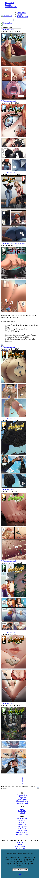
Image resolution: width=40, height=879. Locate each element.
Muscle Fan (22, 820)
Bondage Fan (22, 827)
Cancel (22, 813)
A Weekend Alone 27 (8, 30)
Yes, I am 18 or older (20, 869)
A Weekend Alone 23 (8, 418)
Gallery (8, 5)
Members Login (11, 7)
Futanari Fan (22, 831)
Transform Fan (22, 829)
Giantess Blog (22, 795)
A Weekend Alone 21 (8, 561)
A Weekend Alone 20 (8, 632)
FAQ (22, 809)
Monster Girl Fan (22, 833)
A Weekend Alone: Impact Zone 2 (13, 243)
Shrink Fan (22, 825)
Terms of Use (20, 848)
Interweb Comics (22, 835)
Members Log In (22, 801)
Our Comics (9, 3)
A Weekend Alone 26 (8, 101)
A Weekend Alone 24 (8, 347)
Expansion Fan (22, 818)
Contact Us (22, 811)
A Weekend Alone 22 (8, 490)
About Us (22, 797)
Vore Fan (22, 823)
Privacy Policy (20, 846)
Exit (20, 874)
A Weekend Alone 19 (8, 703)
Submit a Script (22, 803)
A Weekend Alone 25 (8, 172)
